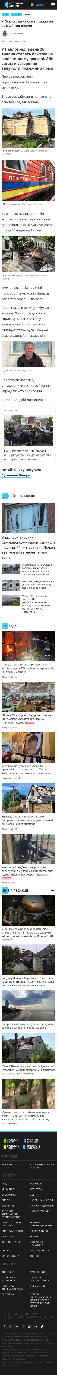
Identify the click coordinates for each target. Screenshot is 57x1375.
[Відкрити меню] (54, 4)
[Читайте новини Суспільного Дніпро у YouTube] (16, 1326)
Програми (8, 1294)
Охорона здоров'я (42, 1205)
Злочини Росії (11, 1241)
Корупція (36, 1183)
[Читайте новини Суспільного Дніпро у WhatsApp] (29, 1326)
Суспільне (20, 1358)
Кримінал (8, 1189)
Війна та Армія (39, 1250)
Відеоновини (10, 1255)
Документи (37, 1285)
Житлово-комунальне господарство (11, 1214)
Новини (7, 1164)
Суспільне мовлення (8, 1279)
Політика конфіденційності (13, 1287)
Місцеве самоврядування (41, 1224)
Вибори (7, 1200)
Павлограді (16, 49)
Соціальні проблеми (36, 1243)
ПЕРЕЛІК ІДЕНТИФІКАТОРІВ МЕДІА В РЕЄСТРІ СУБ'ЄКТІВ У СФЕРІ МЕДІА (41, 1300)
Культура (36, 1189)
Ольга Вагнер (17, 33)
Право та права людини (12, 1224)
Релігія (34, 1236)
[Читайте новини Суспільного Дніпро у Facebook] (4, 1326)
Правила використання (39, 1279)
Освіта (34, 1194)
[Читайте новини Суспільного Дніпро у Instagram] (10, 1326)
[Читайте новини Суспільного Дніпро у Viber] (23, 1326)
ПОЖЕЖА (16, 14)
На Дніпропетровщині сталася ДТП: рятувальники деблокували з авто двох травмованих (27, 455)
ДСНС (5, 14)
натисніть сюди (45, 1362)
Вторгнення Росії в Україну (42, 1166)
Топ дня (35, 1255)
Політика (8, 1236)
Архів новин (38, 1271)
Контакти (8, 1271)
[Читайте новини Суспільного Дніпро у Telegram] (35, 1326)
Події (27, 14)
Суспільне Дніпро (16, 475)
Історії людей (39, 1230)
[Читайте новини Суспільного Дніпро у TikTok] (42, 1326)
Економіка (9, 1194)
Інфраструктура (40, 1211)
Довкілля (8, 1205)
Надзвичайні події (42, 1200)
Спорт (6, 1250)
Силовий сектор (13, 1230)
